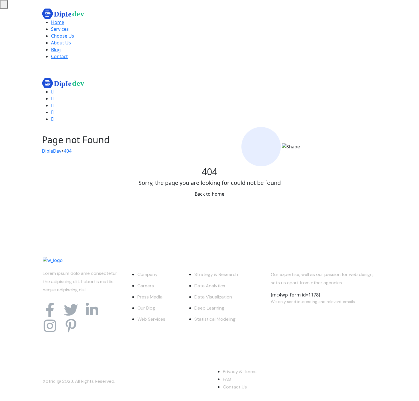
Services (60, 29)
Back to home (209, 194)
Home (57, 22)
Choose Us (62, 36)
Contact (59, 56)
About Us (61, 43)
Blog (56, 49)
